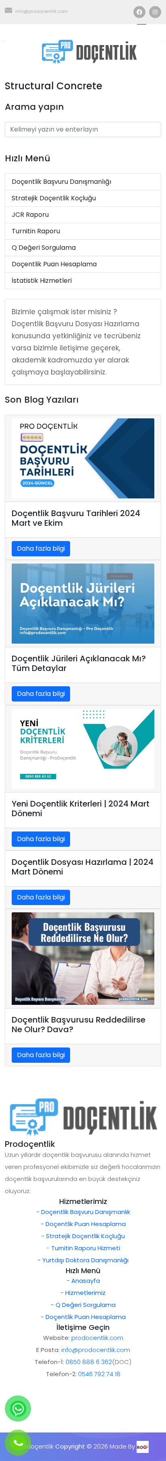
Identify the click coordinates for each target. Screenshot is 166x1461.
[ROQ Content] (143, 1446)
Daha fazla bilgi (41, 548)
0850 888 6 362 (89, 1362)
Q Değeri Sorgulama (44, 247)
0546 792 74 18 (99, 1374)
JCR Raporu (30, 214)
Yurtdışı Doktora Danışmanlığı (85, 1260)
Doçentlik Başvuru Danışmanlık (85, 1212)
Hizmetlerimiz (85, 1292)
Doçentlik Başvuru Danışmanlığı (61, 181)
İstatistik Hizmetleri (42, 280)
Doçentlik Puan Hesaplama (54, 264)
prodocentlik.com (97, 1337)
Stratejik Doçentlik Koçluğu (54, 198)
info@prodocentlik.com (41, 11)
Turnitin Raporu (36, 231)
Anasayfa (85, 1280)
